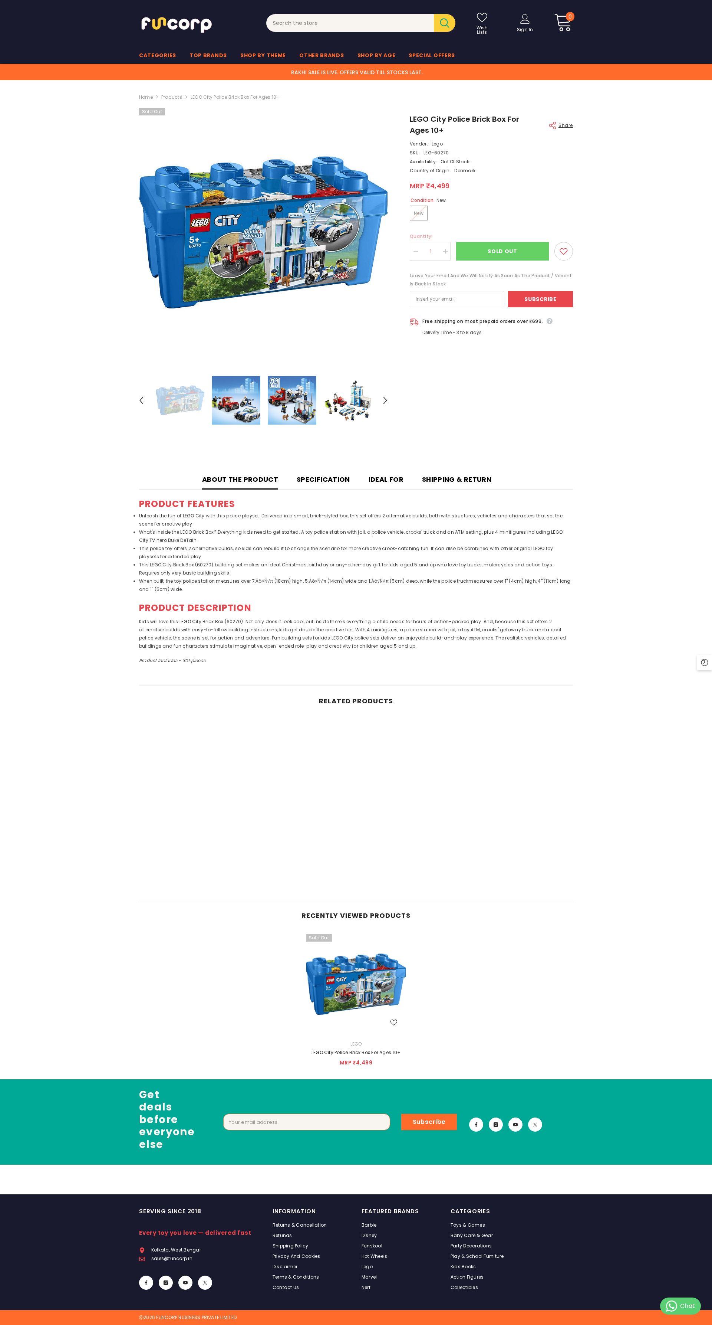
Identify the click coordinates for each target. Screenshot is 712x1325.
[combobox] (350, 23)
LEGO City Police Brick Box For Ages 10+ (356, 1052)
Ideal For (386, 479)
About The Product (240, 479)
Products (171, 97)
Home (146, 97)
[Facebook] (476, 1125)
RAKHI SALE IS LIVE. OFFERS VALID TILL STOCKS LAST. (357, 72)
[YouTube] (515, 1125)
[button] (141, 400)
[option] (263, 232)
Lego (437, 144)
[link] (189, 871)
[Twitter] (535, 1125)
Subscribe (540, 299)
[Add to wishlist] (563, 251)
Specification (323, 479)
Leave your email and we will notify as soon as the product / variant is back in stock (491, 279)
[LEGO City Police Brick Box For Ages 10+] (356, 984)
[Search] (360, 23)
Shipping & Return (456, 479)
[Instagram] (496, 1125)
